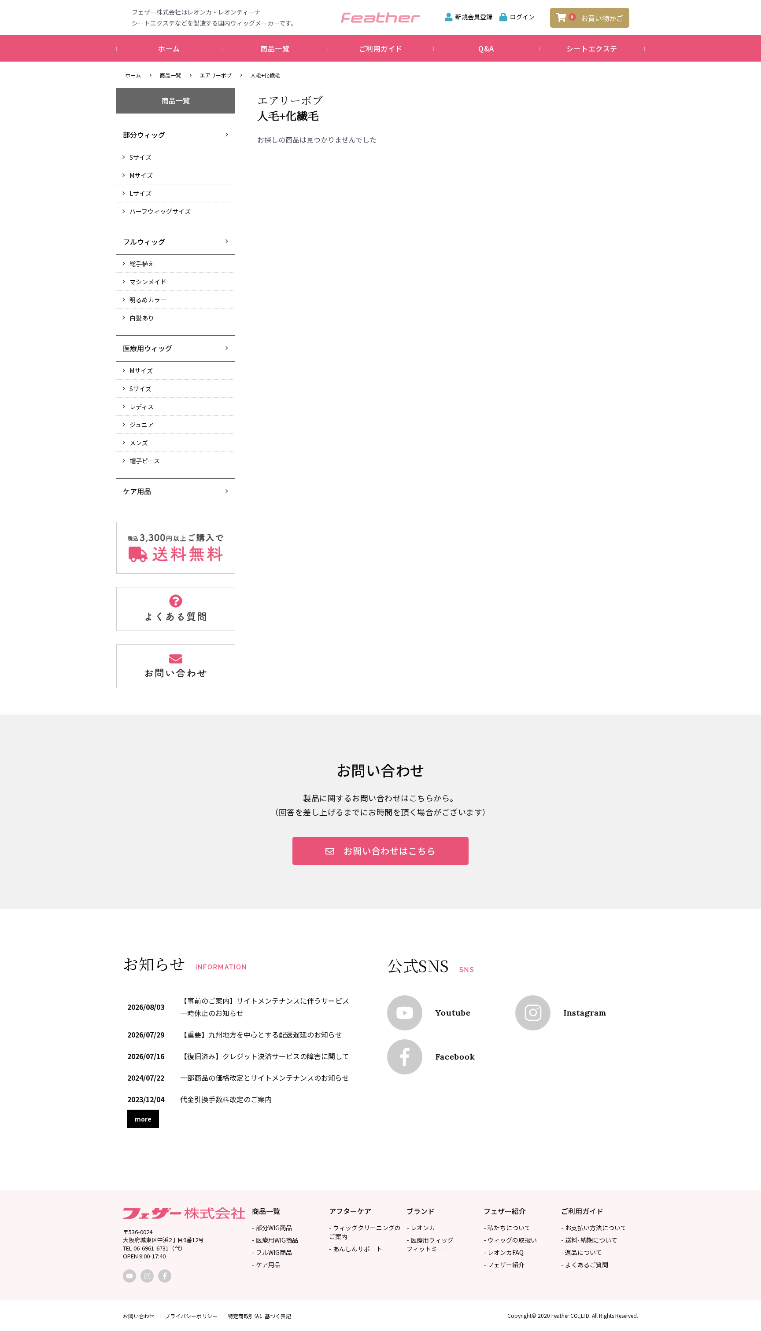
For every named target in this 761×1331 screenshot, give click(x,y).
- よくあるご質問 (584, 1264)
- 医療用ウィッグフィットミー (430, 1244)
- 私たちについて (507, 1227)
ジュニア (141, 424)
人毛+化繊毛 (265, 75)
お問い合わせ (139, 1316)
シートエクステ (591, 48)
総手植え (141, 263)
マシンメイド (147, 281)
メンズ (138, 442)
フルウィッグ (144, 241)
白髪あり (141, 317)
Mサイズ (141, 175)
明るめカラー (147, 299)
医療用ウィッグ (147, 348)
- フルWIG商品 (272, 1252)
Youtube (453, 1013)
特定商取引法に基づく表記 (259, 1316)
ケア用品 (137, 491)
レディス (141, 406)
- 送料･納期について (589, 1240)
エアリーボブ (216, 75)
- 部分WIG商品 (272, 1227)
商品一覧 (274, 48)
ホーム (169, 48)
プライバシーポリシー (191, 1316)
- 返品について (581, 1252)
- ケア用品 (266, 1264)
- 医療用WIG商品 (275, 1240)
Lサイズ (140, 193)
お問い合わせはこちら (390, 850)
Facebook (455, 1057)
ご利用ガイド (381, 48)
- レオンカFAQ (504, 1252)
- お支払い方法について (594, 1227)
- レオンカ (420, 1227)
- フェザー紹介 (504, 1264)
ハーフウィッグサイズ (160, 211)
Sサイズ (140, 157)
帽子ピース (144, 460)
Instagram (585, 1013)
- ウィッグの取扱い (510, 1240)
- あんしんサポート (355, 1248)
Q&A (486, 48)
